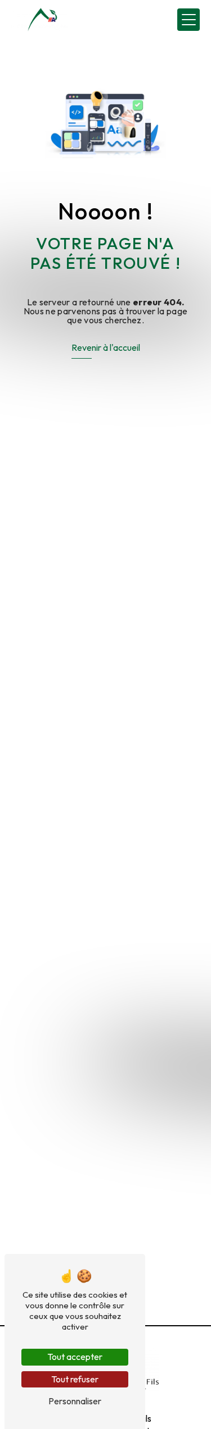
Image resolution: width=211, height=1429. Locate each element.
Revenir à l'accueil (105, 347)
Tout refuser (74, 1379)
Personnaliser (74, 1401)
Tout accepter (74, 1356)
